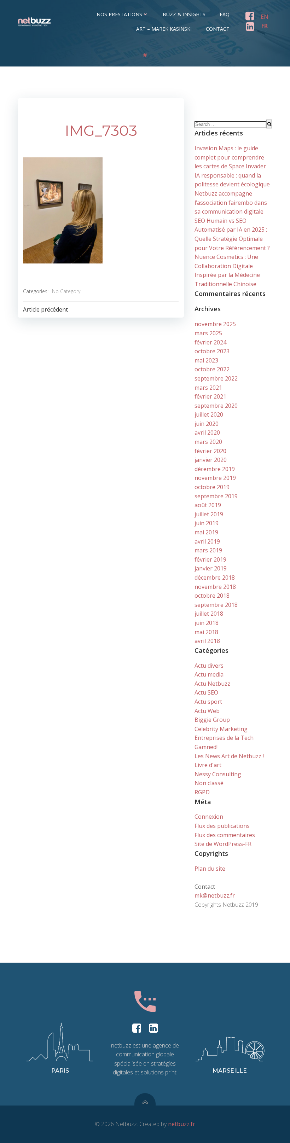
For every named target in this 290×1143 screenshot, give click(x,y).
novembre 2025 (215, 324)
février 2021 (210, 396)
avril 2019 (207, 541)
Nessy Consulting (218, 774)
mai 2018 (206, 632)
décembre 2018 (215, 577)
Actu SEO (206, 692)
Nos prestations (119, 14)
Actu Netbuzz (212, 683)
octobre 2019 (212, 487)
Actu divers (209, 665)
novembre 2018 (215, 587)
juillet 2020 (209, 414)
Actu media (209, 674)
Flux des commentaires (225, 835)
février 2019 (210, 559)
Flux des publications (222, 826)
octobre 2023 (212, 351)
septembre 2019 (216, 496)
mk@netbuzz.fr (215, 895)
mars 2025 (208, 333)
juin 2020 (207, 424)
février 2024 (210, 342)
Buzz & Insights (184, 14)
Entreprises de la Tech (224, 738)
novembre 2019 (215, 478)
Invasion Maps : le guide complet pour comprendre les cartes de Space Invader (230, 157)
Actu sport (208, 702)
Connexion (209, 816)
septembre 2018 (216, 605)
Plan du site (210, 868)
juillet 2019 (209, 514)
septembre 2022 (216, 378)
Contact (218, 28)
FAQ (225, 14)
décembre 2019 (215, 469)
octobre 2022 (212, 369)
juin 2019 (207, 523)
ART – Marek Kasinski (164, 28)
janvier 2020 (211, 460)
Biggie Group (212, 720)
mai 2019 (206, 532)
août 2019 (208, 505)
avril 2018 (207, 641)
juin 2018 (207, 623)
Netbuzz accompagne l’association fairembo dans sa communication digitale (231, 202)
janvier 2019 (211, 568)
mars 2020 (208, 442)
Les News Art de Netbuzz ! (229, 756)
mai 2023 (206, 360)
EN (264, 17)
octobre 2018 (212, 595)
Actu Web (207, 711)
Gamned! (206, 747)
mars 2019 (208, 550)
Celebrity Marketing (221, 729)
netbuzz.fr (181, 1124)
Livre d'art (208, 765)
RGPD (202, 792)
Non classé (209, 783)
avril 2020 (207, 432)
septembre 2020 (216, 406)
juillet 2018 (209, 613)
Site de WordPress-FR (223, 844)
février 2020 (210, 451)
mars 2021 (208, 387)
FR (264, 26)
